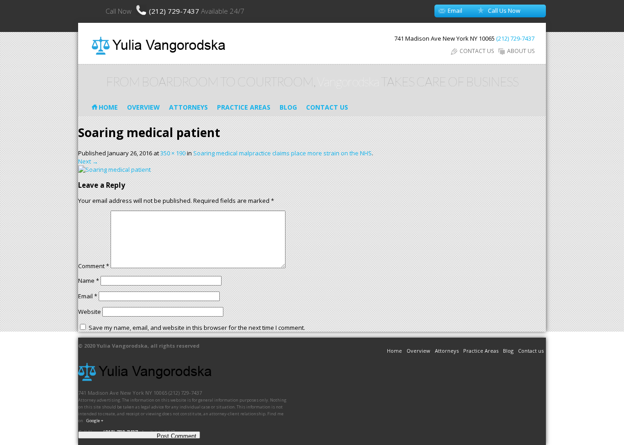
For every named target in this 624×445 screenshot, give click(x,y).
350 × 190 (172, 153)
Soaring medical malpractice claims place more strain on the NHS (282, 153)
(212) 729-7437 (175, 11)
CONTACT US (477, 51)
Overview (143, 107)
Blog (288, 107)
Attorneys (188, 107)
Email (455, 10)
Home (108, 107)
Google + (94, 421)
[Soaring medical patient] (114, 169)
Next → (88, 161)
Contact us (327, 107)
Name (88, 280)
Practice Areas (243, 107)
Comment (93, 266)
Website (89, 311)
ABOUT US (520, 51)
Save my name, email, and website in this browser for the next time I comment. (197, 327)
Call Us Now (504, 10)
